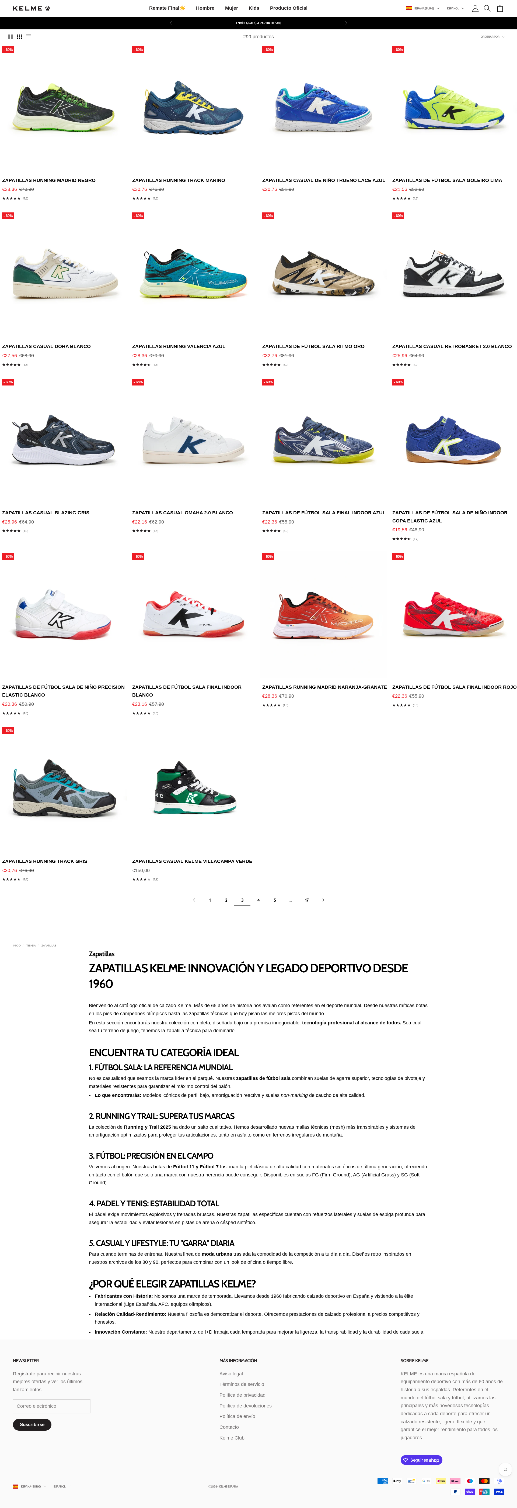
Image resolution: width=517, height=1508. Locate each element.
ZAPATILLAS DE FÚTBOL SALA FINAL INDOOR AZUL (324, 512)
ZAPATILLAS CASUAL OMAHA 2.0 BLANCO (182, 512)
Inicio (16, 945)
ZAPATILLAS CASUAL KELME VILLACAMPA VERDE (192, 861)
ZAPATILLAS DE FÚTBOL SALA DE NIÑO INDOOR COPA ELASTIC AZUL (450, 517)
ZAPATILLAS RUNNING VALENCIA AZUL (178, 346)
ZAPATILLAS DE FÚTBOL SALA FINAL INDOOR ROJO (454, 687)
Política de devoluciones (245, 1406)
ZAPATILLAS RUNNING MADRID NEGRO (49, 180)
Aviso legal (231, 1373)
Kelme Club (231, 1438)
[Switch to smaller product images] (19, 37)
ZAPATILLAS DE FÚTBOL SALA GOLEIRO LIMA (447, 180)
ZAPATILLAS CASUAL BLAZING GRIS (45, 512)
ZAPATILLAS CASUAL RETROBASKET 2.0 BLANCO (452, 346)
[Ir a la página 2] (194, 900)
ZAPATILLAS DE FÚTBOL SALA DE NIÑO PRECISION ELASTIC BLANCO (63, 691)
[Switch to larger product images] (10, 37)
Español (453, 8)
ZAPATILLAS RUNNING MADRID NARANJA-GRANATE (324, 687)
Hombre (205, 8)
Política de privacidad (242, 1395)
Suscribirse (32, 1424)
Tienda (31, 945)
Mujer (231, 8)
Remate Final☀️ (167, 8)
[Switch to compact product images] (28, 37)
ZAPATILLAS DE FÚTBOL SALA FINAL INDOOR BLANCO (187, 691)
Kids (254, 8)
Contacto (229, 1427)
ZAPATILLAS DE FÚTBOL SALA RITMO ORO (313, 346)
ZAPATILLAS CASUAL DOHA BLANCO (46, 346)
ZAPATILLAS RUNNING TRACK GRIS (44, 861)
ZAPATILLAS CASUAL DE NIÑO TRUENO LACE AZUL (323, 180)
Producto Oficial (289, 8)
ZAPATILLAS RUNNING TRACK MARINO (178, 180)
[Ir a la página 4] (323, 900)
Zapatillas (48, 945)
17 (307, 900)
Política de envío (237, 1416)
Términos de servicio (241, 1384)
